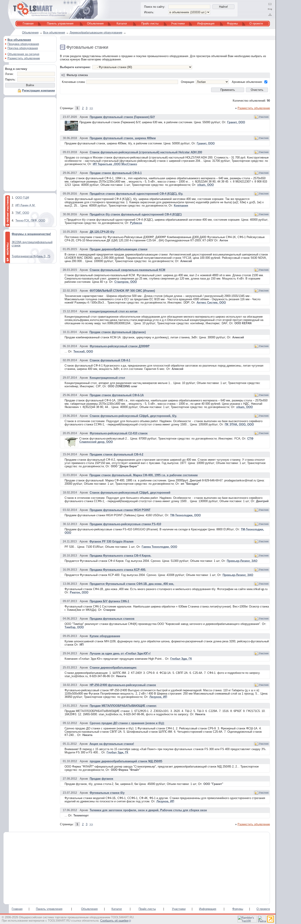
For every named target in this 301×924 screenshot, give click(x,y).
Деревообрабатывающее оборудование (96, 32)
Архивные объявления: (247, 82)
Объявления (95, 23)
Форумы (232, 23)
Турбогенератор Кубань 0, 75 (31, 256)
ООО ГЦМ (22, 197)
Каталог (122, 23)
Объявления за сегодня (23, 54)
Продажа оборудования (23, 44)
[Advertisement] (30, 145)
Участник (263, 117)
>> (91, 108)
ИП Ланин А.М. (25, 205)
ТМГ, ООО (22, 212)
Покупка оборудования (22, 48)
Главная (28, 23)
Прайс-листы (149, 23)
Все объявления (54, 32)
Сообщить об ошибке (114, 920)
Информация (205, 23)
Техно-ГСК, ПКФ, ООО (30, 220)
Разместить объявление (23, 58)
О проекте (256, 23)
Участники (178, 23)
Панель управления (60, 23)
